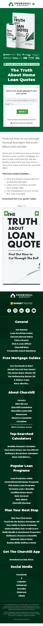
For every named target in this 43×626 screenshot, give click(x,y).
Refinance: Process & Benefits (21, 536)
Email (8, 104)
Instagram (21, 585)
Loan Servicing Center (21, 333)
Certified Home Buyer (22, 492)
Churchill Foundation (21, 407)
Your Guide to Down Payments (21, 525)
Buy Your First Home (21, 518)
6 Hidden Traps (21, 380)
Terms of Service (25, 619)
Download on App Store (21, 559)
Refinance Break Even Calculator (21, 453)
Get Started (21, 330)
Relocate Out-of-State (21, 539)
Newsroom (21, 414)
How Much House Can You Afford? (22, 450)
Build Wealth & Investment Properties (21, 532)
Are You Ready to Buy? (21, 366)
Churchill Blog (22, 347)
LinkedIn (21, 582)
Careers (22, 400)
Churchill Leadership (21, 411)
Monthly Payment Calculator (21, 446)
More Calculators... (21, 457)
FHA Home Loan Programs (21, 485)
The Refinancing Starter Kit (21, 376)
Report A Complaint (21, 418)
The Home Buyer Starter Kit (22, 373)
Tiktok (21, 596)
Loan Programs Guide (22, 478)
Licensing (21, 421)
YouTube (21, 589)
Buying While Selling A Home (21, 543)
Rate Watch (21, 499)
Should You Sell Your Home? (21, 369)
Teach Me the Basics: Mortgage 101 (21, 522)
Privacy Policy (17, 619)
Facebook (21, 575)
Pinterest (21, 592)
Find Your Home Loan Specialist (22, 123)
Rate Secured (21, 496)
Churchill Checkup (21, 503)
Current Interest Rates (21, 337)
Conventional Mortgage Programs (21, 482)
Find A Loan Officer (21, 344)
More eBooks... (21, 383)
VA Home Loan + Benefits (21, 489)
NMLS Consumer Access (21, 427)
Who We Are (21, 404)
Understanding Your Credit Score (21, 529)
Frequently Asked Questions (21, 351)
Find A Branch (21, 340)
